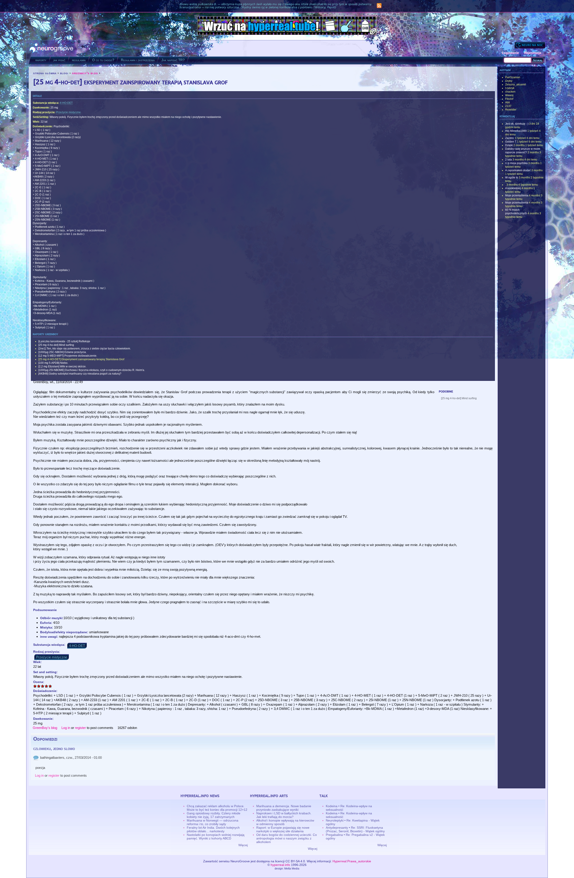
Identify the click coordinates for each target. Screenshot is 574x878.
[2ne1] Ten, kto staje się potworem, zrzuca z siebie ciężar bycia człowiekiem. (84, 348)
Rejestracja (532, 52)
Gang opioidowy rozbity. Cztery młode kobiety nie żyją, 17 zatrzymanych (213, 815)
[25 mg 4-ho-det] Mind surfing (56, 345)
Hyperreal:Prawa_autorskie (352, 861)
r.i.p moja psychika (516, 163)
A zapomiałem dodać (518, 170)
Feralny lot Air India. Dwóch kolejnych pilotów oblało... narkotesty (213, 829)
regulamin (78, 60)
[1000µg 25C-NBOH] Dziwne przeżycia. (62, 352)
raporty (40, 60)
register (80, 728)
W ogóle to (511, 177)
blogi (64, 73)
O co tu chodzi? (103, 60)
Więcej (243, 845)
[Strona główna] (51, 48)
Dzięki (509, 145)
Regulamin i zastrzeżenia (138, 60)
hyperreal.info (280, 865)
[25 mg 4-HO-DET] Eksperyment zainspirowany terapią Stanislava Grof (81, 359)
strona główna (45, 73)
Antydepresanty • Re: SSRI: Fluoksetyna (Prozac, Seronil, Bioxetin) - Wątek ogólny (355, 829)
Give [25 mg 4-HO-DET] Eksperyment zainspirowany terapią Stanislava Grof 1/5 (35, 686)
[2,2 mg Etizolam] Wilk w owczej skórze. (62, 366)
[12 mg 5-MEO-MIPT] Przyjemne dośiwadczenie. (67, 355)
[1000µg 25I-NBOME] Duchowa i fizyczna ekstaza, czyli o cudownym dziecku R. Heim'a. (91, 370)
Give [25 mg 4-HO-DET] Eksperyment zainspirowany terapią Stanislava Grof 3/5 (43, 686)
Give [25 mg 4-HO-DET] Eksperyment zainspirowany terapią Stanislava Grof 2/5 (39, 686)
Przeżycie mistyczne (68, 112)
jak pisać (59, 60)
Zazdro (509, 138)
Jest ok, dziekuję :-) (516, 123)
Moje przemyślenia (516, 195)
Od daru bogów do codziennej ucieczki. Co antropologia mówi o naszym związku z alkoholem (286, 838)
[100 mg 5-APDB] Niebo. (53, 362)
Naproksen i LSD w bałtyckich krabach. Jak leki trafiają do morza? (283, 815)
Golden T (510, 141)
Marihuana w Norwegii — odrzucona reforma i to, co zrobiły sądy (212, 822)
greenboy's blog (85, 73)
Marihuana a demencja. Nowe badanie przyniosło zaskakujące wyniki (283, 807)
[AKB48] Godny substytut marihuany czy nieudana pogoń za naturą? (79, 373)
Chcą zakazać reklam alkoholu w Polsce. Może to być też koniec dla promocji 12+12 (217, 807)
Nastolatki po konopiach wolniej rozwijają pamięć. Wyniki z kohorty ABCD (215, 836)
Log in (65, 728)
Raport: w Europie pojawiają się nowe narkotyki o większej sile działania (282, 829)
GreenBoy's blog (45, 728)
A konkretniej (513, 188)
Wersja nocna (529, 44)
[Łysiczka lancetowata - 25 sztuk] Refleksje (64, 341)
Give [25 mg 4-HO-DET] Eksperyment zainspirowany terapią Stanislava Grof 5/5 (50, 686)
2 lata (508, 159)
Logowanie (510, 52)
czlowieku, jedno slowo (54, 748)
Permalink (36, 757)
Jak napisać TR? (173, 60)
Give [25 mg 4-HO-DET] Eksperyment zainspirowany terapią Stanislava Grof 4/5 (46, 686)
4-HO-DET (66, 102)
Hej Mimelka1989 (516, 130)
